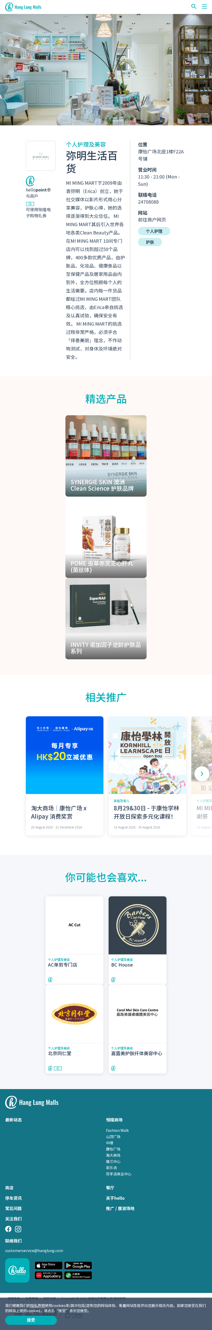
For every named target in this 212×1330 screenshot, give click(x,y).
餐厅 (110, 1187)
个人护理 (154, 231)
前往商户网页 (152, 219)
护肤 (150, 242)
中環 (109, 1142)
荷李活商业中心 (118, 1173)
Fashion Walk (117, 1130)
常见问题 (13, 1208)
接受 (31, 1320)
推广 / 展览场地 (120, 1208)
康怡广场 (113, 1149)
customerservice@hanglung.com (34, 1250)
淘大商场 (113, 1155)
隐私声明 (38, 1305)
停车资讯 (13, 1198)
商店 (9, 1187)
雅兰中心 (113, 1161)
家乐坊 (111, 1167)
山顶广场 (113, 1136)
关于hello (115, 1198)
